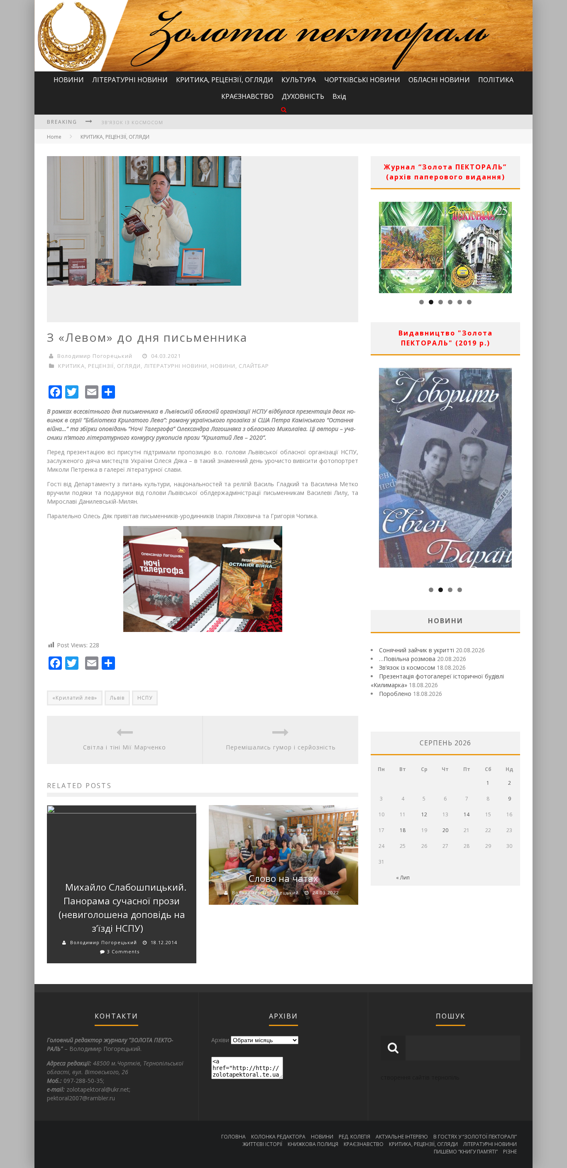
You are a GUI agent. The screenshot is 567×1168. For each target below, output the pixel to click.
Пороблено (395, 694)
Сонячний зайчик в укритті (416, 650)
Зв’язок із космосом (132, 122)
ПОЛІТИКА (495, 79)
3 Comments (123, 951)
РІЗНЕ (510, 1151)
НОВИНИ (69, 79)
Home (54, 136)
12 (424, 814)
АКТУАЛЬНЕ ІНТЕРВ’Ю (402, 1136)
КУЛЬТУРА (298, 79)
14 (466, 814)
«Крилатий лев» (74, 697)
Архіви (220, 1040)
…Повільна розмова (407, 659)
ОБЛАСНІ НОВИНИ (439, 79)
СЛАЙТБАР (254, 366)
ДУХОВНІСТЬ (303, 96)
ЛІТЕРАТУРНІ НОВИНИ (130, 79)
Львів (117, 697)
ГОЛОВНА (233, 1136)
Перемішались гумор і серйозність (281, 747)
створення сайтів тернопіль (420, 1077)
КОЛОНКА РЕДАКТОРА (278, 1136)
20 (445, 830)
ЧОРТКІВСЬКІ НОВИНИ (362, 79)
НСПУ (144, 697)
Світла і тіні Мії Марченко (124, 747)
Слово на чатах (283, 878)
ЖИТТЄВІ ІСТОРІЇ (262, 1144)
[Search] (283, 109)
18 (403, 830)
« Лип (403, 877)
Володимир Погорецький (94, 356)
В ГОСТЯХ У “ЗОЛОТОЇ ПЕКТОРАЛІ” (475, 1136)
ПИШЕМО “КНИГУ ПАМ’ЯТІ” (466, 1151)
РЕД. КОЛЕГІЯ (354, 1136)
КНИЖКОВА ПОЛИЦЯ (313, 1144)
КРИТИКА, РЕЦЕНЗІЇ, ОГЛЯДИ (224, 79)
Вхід (339, 96)
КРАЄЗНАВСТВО (247, 96)
